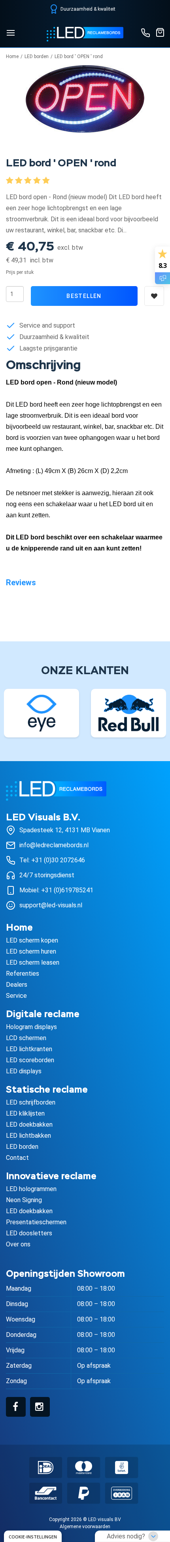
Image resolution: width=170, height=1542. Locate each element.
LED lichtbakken (28, 1135)
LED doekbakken (29, 1124)
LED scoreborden (30, 1060)
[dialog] (33, 1536)
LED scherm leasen (32, 962)
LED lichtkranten (29, 1049)
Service (16, 995)
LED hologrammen (31, 1189)
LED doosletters (29, 1233)
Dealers (16, 984)
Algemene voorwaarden (85, 1526)
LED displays (24, 1071)
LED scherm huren (31, 951)
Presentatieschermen (36, 1222)
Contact (17, 1157)
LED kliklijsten (25, 1113)
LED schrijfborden (30, 1102)
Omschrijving (43, 366)
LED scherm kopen (32, 940)
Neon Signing (24, 1200)
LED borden (37, 56)
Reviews (21, 582)
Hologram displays (31, 1027)
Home (12, 56)
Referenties (22, 973)
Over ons (18, 1244)
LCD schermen (26, 1038)
